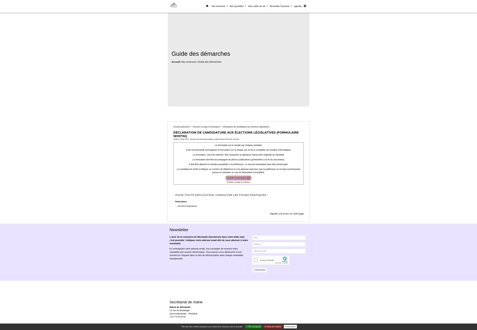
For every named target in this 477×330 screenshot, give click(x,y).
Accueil (176, 62)
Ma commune (189, 62)
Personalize (290, 327)
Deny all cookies (273, 327)
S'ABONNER (259, 270)
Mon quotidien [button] (237, 6)
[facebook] (235, 292)
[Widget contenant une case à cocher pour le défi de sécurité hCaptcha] (271, 260)
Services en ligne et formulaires (207, 127)
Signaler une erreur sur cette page (287, 213)
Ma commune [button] (219, 6)
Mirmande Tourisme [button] (280, 6)
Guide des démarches (209, 62)
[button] (207, 6)
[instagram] (241, 292)
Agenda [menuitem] (297, 6)
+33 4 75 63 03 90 (177, 317)
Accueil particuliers (182, 127)
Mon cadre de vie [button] (257, 6)
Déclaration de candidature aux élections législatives (246, 127)
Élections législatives (187, 206)
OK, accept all (254, 327)
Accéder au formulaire (238, 178)
